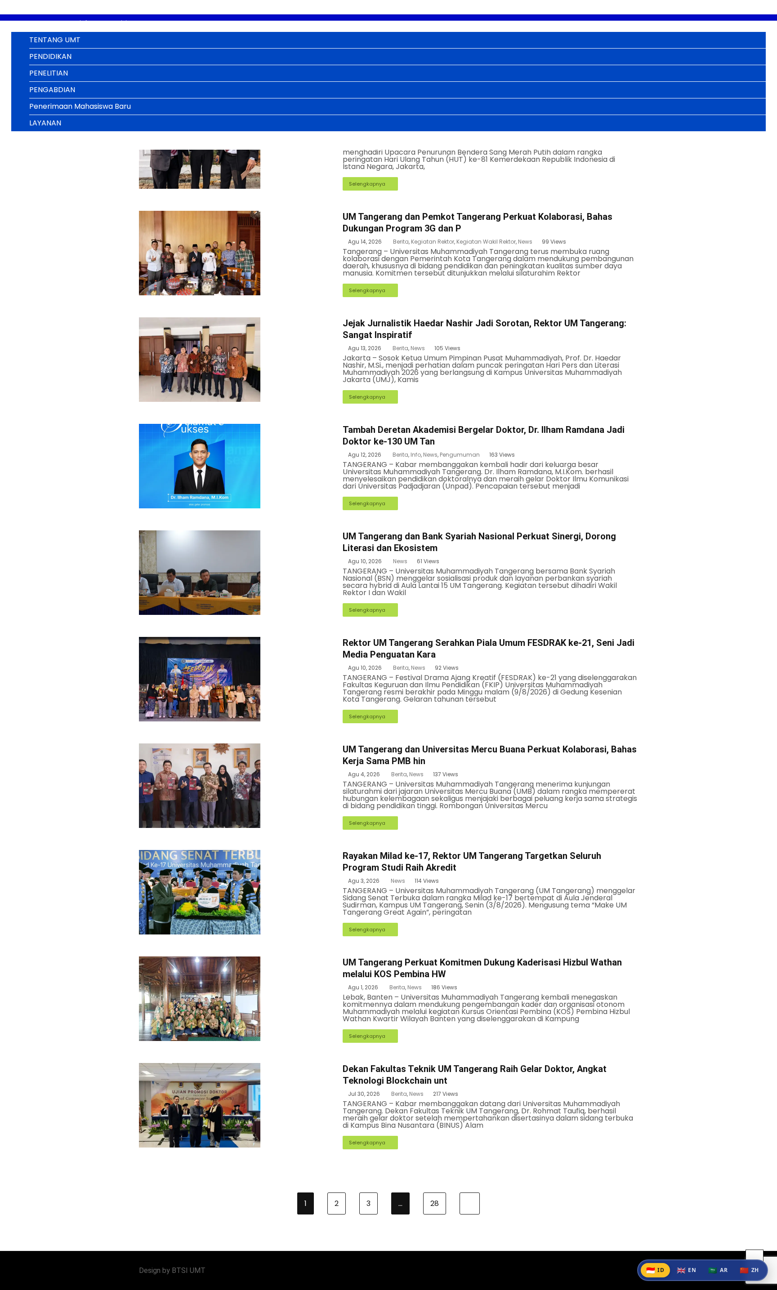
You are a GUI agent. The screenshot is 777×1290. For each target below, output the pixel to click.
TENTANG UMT (54, 40)
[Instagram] (587, 1271)
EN (687, 1270)
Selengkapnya (367, 183)
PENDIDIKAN (50, 56)
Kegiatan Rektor (432, 241)
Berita (401, 241)
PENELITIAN (48, 73)
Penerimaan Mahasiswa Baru (80, 106)
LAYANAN (45, 123)
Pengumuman (460, 454)
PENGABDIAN (52, 90)
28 (434, 1203)
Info (416, 454)
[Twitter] (611, 1271)
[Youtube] (635, 1271)
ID (655, 1270)
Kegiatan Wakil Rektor (486, 241)
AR (718, 1270)
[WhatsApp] (623, 1271)
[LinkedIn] (599, 1271)
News (525, 241)
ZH (749, 1270)
